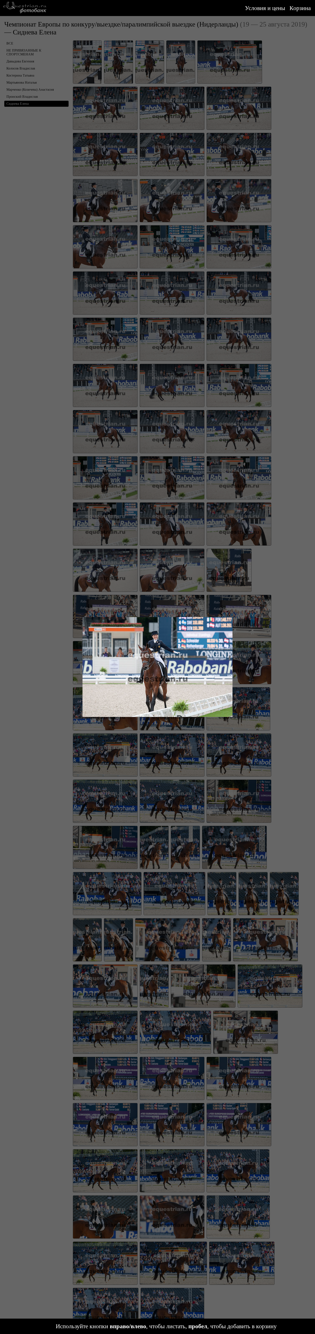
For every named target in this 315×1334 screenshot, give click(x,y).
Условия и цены (265, 8)
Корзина (300, 8)
